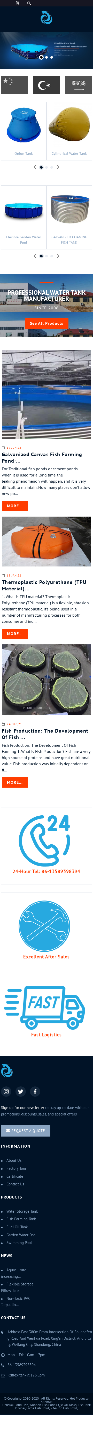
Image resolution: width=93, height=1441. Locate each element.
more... (15, 506)
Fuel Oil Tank (17, 1227)
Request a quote (28, 1131)
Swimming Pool (19, 1242)
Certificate (14, 1176)
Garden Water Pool (21, 1235)
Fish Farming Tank (21, 1219)
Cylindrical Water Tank (69, 153)
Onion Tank (23, 153)
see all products (46, 323)
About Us (13, 1160)
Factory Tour (16, 1168)
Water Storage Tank (22, 1211)
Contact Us (15, 1184)
